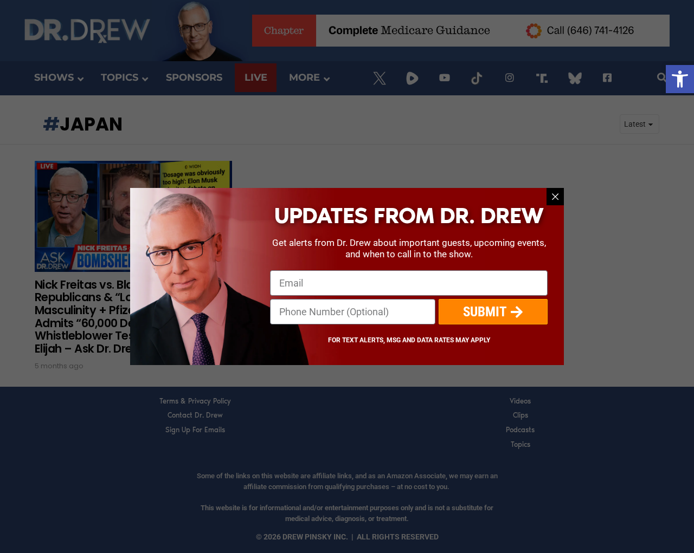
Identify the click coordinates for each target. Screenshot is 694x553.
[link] (680, 79)
